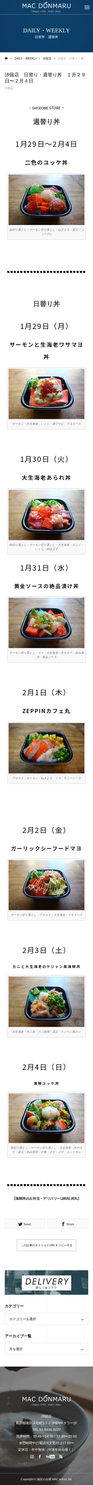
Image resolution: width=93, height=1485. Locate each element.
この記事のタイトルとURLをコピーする (46, 1245)
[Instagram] (32, 1456)
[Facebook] (39, 1456)
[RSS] (61, 1456)
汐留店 (9, 88)
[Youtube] (50, 1456)
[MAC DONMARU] (46, 1400)
